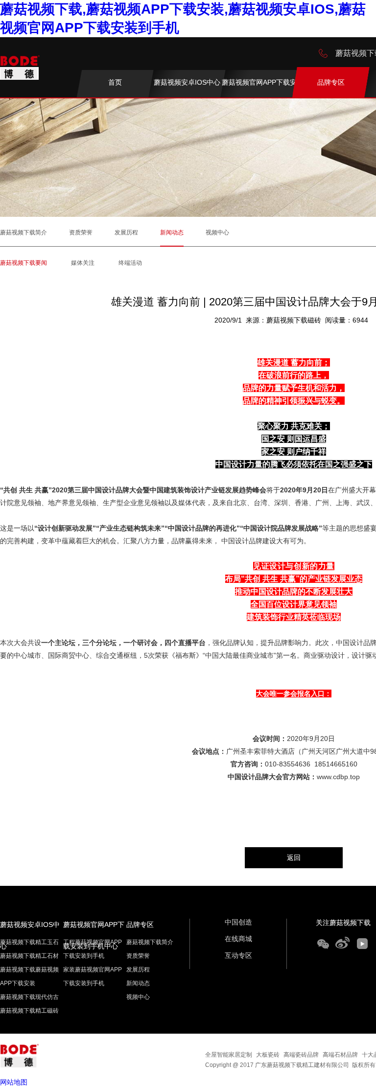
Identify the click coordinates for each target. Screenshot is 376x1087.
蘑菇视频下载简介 (23, 232)
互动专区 (238, 955)
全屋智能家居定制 (228, 1054)
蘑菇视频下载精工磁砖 (29, 1010)
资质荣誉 (81, 232)
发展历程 (126, 232)
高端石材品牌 (340, 1054)
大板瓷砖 (268, 1054)
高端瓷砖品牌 (301, 1054)
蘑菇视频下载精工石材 (29, 955)
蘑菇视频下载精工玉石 (29, 942)
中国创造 (238, 922)
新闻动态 (172, 232)
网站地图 (13, 1082)
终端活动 (130, 262)
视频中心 (217, 232)
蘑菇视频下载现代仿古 (29, 997)
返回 (294, 857)
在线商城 (238, 939)
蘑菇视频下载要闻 (23, 262)
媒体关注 (82, 262)
